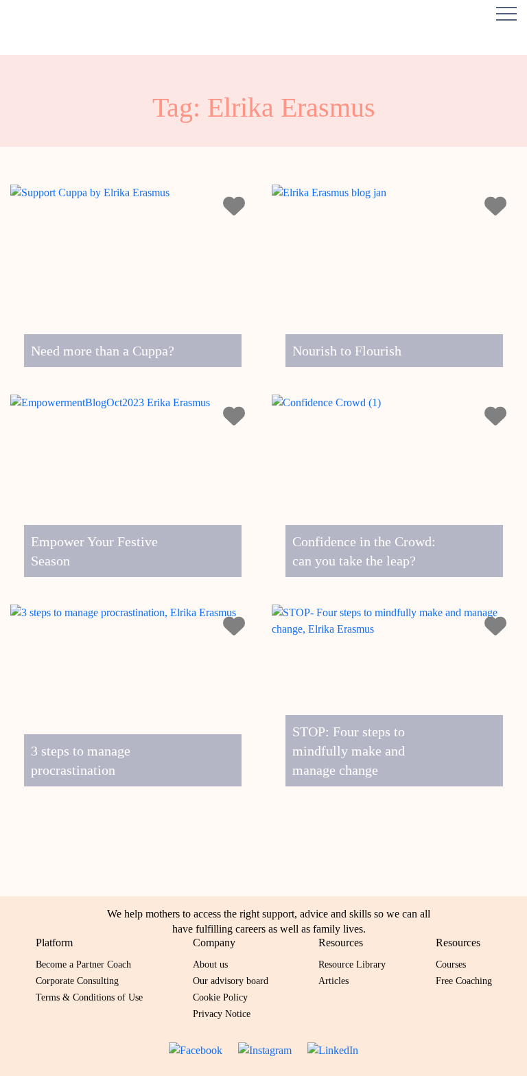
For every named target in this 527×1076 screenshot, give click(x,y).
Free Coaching (464, 981)
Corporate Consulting (77, 981)
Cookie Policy (220, 997)
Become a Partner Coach (83, 964)
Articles (333, 981)
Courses (451, 964)
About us (210, 964)
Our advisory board (230, 981)
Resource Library (352, 964)
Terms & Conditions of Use (89, 997)
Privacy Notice (221, 1014)
